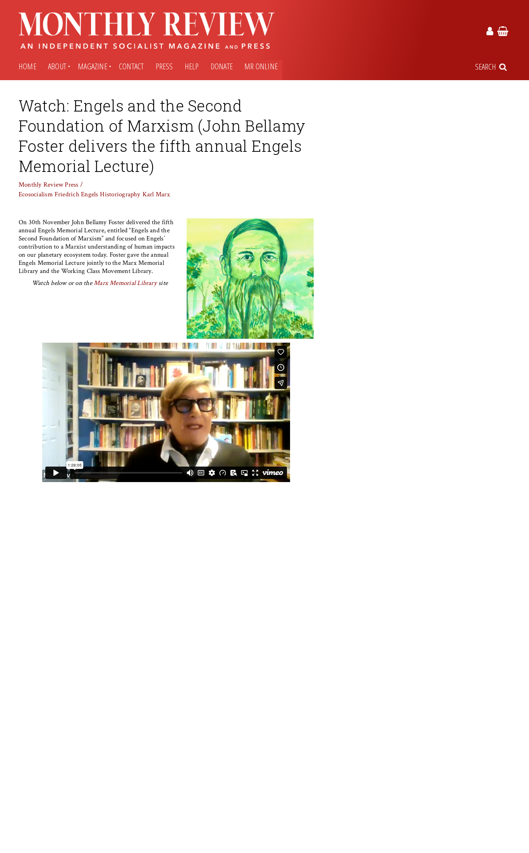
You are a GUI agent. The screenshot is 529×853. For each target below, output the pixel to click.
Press (164, 66)
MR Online (261, 66)
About (57, 66)
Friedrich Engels (76, 194)
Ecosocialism (36, 194)
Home (27, 66)
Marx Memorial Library (125, 283)
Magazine (92, 66)
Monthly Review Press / (51, 184)
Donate (222, 66)
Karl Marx (156, 194)
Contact (131, 66)
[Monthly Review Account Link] (489, 32)
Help (192, 66)
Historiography (120, 194)
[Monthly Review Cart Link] (502, 32)
